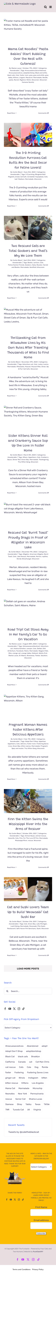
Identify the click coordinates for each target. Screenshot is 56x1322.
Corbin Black (17, 172)
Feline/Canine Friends (16, 265)
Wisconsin (35, 80)
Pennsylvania (36, 1093)
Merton (38, 556)
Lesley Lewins (43, 364)
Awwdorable (14, 70)
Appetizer (42, 741)
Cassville (11, 838)
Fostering (19, 1072)
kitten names (26, 746)
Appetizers (32, 457)
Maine (26, 651)
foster (8, 1072)
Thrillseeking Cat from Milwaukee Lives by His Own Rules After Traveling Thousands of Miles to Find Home (28, 347)
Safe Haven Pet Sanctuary (26, 928)
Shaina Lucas (16, 68)
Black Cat (10, 1056)
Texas (37, 1104)
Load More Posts (28, 968)
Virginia (37, 1109)
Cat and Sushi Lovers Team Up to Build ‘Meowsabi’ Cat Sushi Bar (28, 912)
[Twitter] (14, 1008)
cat (30, 1062)
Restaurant (11, 928)
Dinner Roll (17, 459)
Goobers (28, 265)
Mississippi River (21, 840)
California (10, 1062)
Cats (21, 1067)
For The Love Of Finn (31, 838)
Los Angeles (38, 1083)
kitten (44, 1078)
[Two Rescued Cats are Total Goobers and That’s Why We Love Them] (28, 228)
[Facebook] (5, 1008)
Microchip (37, 1088)
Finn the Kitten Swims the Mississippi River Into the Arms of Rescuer (28, 824)
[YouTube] (9, 1008)
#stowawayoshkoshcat (31, 646)
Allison (25, 457)
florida (45, 1067)
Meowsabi (33, 926)
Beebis (30, 262)
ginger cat (10, 1078)
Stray (19, 1104)
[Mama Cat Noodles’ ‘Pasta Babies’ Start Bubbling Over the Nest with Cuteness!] (28, 31)
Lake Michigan (41, 924)
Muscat (28, 367)
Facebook (19, 651)
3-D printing (30, 174)
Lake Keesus (21, 556)
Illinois (22, 1078)
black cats (11, 75)
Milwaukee (20, 367)
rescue (30, 840)
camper (29, 648)
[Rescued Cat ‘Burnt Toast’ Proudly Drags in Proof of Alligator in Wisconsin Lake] (28, 515)
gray (31, 75)
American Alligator (36, 554)
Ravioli (16, 80)
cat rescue (10, 1067)
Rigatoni (23, 80)
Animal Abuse (30, 836)
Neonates (10, 1093)
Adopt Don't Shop (31, 741)
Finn (21, 838)
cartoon (36, 262)
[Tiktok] (23, 1008)
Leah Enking (15, 926)
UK (28, 1109)
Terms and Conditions (21, 1269)
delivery (23, 744)
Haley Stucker (37, 265)
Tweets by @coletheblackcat (23, 1132)
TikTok (46, 1104)
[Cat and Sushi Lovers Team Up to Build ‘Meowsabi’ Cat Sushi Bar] (28, 889)
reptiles (45, 556)
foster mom (24, 75)
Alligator (26, 554)
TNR (7, 1109)
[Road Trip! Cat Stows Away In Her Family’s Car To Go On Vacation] (28, 611)
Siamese (9, 1104)
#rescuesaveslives (16, 73)
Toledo (37, 655)
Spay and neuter (18, 748)
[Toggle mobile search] (45, 7)
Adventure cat (27, 364)
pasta (11, 80)
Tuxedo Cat (18, 1109)
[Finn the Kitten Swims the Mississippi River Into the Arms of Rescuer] (28, 801)
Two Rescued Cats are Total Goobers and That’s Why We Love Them (28, 251)
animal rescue (41, 836)
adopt (44, 1046)
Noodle (45, 77)
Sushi (39, 928)
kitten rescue (11, 1083)
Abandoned (32, 1046)
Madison (21, 179)
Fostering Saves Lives (37, 1072)
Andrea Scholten (20, 648)
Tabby (29, 1104)
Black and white (41, 73)
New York (22, 1093)
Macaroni (29, 77)
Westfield (33, 267)
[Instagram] (19, 1008)
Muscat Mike (36, 367)
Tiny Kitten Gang (24, 462)
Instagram (33, 1078)
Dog (36, 1067)
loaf (16, 179)
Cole (17, 75)
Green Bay (25, 459)
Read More (11, 113)
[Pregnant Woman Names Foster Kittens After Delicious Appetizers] (28, 707)
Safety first (43, 653)
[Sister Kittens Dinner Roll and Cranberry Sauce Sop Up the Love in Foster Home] (28, 418)
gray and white (38, 75)
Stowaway (30, 655)
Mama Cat (10, 1088)
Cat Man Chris (42, 1062)
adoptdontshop (29, 73)
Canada (22, 1062)
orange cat (17, 653)
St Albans (22, 655)
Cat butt (23, 177)
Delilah (39, 648)
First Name (41, 1207)
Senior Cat (20, 1099)
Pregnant (44, 746)
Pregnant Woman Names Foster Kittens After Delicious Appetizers (28, 729)
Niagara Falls (43, 651)
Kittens (15, 77)
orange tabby (26, 653)
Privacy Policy (37, 1269)
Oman (43, 367)
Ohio (10, 653)
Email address (41, 1220)
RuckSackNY (38, 1252)
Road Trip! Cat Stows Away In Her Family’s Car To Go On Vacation (28, 634)
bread (17, 177)
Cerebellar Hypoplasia (35, 177)
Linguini (22, 77)
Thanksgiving (43, 459)
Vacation (44, 655)
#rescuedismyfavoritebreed (35, 70)
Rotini (29, 80)
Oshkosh (35, 653)
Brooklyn (35, 1056)
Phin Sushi (41, 926)
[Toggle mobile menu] (50, 7)
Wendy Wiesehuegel (24, 559)
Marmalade (37, 77)
